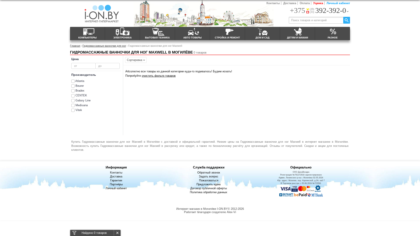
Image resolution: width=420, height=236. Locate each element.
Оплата (305, 3)
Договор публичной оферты (208, 188)
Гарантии (116, 180)
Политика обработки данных (208, 192)
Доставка (289, 3)
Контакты (273, 3)
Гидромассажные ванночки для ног (104, 45)
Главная (75, 45)
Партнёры (116, 184)
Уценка (318, 3)
